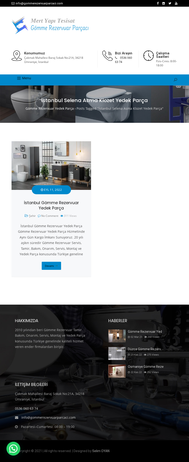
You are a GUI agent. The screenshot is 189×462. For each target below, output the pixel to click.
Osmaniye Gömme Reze (146, 366)
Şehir (32, 216)
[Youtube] (176, 3)
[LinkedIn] (163, 3)
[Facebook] (158, 3)
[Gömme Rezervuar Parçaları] (50, 25)
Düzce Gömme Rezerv (144, 349)
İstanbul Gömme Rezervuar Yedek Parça (51, 205)
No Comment (49, 216)
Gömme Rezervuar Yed (145, 331)
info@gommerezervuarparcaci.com (39, 3)
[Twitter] (169, 3)
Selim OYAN (100, 451)
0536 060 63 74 (26, 408)
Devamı (49, 266)
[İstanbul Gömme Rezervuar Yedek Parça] (51, 144)
